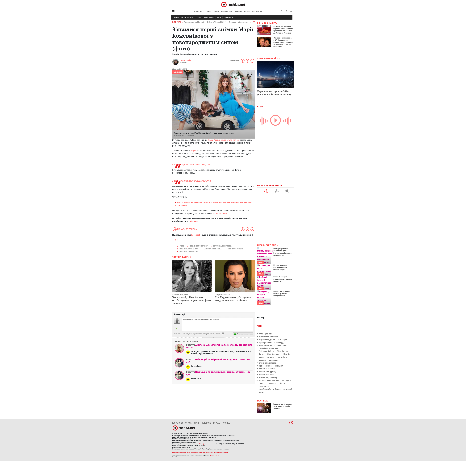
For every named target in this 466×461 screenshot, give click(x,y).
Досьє (219, 17)
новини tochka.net (199, 246)
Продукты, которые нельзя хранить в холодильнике (281, 293)
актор (261, 357)
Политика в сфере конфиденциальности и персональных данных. (207, 452)
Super (193, 151)
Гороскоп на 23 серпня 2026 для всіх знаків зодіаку (282, 406)
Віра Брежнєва (265, 342)
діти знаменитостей (222, 246)
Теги (259, 326)
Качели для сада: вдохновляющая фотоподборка (280, 267)
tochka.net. (193, 221)
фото (181, 246)
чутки (261, 392)
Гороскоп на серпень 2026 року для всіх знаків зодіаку (274, 93)
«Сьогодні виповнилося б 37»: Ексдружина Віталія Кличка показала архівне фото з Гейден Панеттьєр (283, 42)
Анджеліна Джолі (267, 339)
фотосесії (287, 389)
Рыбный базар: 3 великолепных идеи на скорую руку (282, 279)
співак (262, 383)
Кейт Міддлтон (265, 345)
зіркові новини (265, 366)
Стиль (209, 11)
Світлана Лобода (266, 351)
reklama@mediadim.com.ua (206, 444)
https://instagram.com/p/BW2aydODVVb (191, 181)
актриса (271, 357)
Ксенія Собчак (282, 345)
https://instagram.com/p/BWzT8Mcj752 (191, 164)
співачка (272, 383)
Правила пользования (179, 452)
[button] (286, 11)
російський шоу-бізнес (269, 380)
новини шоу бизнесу (268, 377)
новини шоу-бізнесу (188, 249)
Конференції (228, 17)
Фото (261, 354)
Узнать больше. (215, 456)
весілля (262, 360)
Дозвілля (257, 11)
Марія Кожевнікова (212, 249)
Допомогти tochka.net (194, 22)
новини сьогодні (235, 249)
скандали (286, 380)
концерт (279, 366)
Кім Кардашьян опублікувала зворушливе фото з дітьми (233, 299)
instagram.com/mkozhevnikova (184, 135)
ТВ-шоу (198, 17)
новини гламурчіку (267, 372)
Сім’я (216, 11)
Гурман (238, 11)
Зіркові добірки (208, 17)
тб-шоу (282, 383)
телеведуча (264, 386)
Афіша (247, 11)
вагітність (282, 357)
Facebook (195, 235)
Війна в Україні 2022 (216, 22)
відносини (273, 360)
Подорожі (226, 11)
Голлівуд (279, 342)
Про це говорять (187, 17)
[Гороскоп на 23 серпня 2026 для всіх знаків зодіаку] (264, 408)
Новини (176, 17)
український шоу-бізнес (269, 389)
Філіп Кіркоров (273, 354)
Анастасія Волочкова (268, 337)
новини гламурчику (188, 252)
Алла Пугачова (265, 334)
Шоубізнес (198, 11)
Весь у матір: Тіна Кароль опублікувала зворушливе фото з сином (191, 300)
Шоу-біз (286, 354)
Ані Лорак (282, 339)
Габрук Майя (185, 60)
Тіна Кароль (282, 351)
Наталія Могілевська (268, 348)
